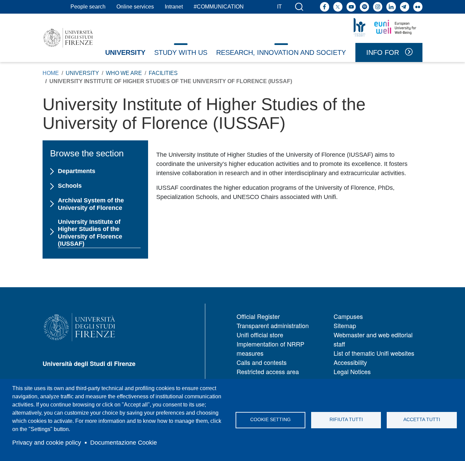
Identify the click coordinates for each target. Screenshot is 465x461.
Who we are (124, 73)
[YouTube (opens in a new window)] (351, 6)
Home (51, 73)
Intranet (174, 7)
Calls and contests (262, 362)
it (279, 7)
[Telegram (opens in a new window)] (404, 6)
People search (88, 7)
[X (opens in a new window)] (337, 6)
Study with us (180, 52)
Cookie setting (270, 419)
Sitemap (345, 325)
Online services (135, 7)
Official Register (258, 316)
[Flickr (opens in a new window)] (417, 6)
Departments (76, 171)
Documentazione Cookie (123, 442)
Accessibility (350, 362)
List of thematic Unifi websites (374, 353)
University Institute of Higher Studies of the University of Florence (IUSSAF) (90, 232)
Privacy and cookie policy (46, 442)
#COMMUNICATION (219, 7)
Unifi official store (260, 334)
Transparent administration (273, 325)
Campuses (348, 316)
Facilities (163, 73)
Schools (69, 185)
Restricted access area (268, 371)
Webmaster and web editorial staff (373, 339)
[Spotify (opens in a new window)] (364, 6)
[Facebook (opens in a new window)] (324, 6)
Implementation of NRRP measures (270, 348)
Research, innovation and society (281, 52)
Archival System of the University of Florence (91, 204)
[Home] (68, 38)
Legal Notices (352, 371)
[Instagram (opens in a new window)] (377, 6)
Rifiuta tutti (346, 419)
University (125, 52)
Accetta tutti (421, 419)
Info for (382, 52)
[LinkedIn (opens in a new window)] (391, 6)
